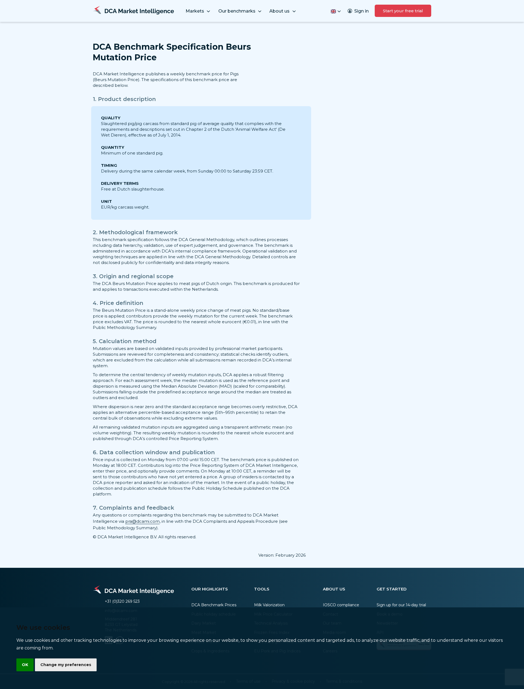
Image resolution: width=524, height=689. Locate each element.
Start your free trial (403, 10)
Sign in (361, 11)
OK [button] (25, 664)
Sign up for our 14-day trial (401, 604)
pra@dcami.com (142, 521)
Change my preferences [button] (65, 664)
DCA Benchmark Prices (213, 604)
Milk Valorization (269, 604)
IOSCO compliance (341, 604)
